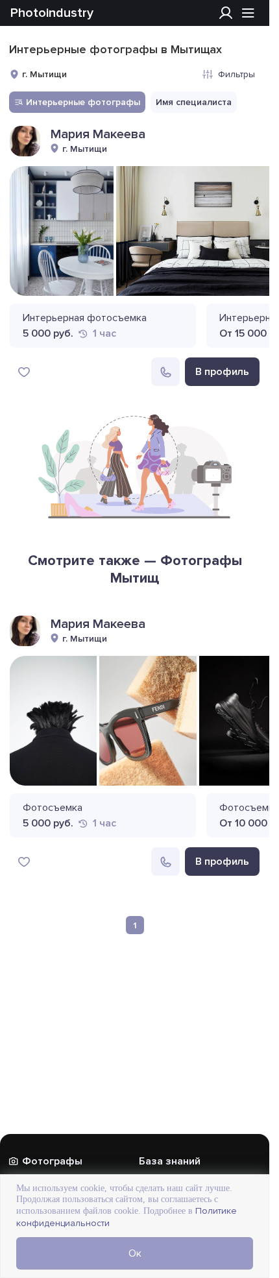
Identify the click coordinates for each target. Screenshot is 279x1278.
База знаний (169, 1161)
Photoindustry (51, 13)
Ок (134, 1253)
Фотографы (52, 1161)
